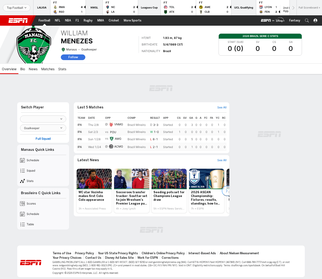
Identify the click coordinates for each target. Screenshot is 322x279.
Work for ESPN (147, 257)
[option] (94, 191)
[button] (307, 20)
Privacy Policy (84, 253)
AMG (118, 138)
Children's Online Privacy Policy (163, 253)
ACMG (118, 146)
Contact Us (93, 257)
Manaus (71, 49)
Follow (73, 57)
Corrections (170, 257)
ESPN (18, 20)
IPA (80, 125)
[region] (152, 133)
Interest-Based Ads (202, 253)
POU (113, 132)
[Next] (293, 7)
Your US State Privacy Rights (118, 253)
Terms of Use (62, 253)
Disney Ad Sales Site (119, 257)
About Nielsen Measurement (239, 253)
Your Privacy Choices (67, 257)
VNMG (118, 124)
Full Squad (43, 138)
